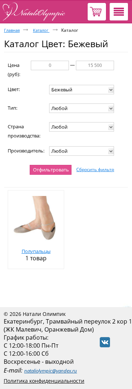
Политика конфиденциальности (44, 380)
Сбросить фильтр (95, 169)
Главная (12, 30)
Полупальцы (36, 251)
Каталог (41, 30)
